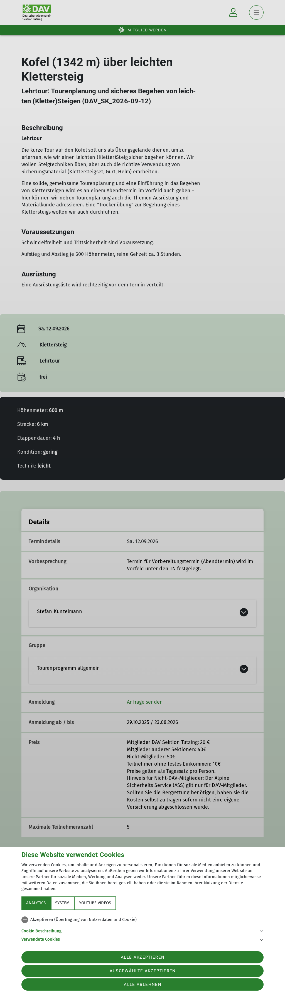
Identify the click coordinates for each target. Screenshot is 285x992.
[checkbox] (142, 919)
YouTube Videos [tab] (95, 902)
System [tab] (62, 902)
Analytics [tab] (36, 902)
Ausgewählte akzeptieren (143, 970)
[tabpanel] (142, 928)
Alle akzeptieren (142, 957)
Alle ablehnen (142, 984)
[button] (142, 930)
